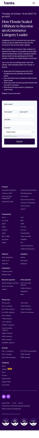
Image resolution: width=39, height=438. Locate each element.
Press (3, 372)
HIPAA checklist (25, 354)
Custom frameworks (27, 246)
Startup (23, 257)
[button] (33, 3)
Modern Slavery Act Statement (11, 409)
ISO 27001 (5, 220)
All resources (6, 303)
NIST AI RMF (6, 236)
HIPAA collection (7, 336)
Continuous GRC (7, 193)
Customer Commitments (28, 203)
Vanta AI (23, 209)
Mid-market (24, 260)
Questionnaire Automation (29, 190)
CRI (22, 242)
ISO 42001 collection (8, 312)
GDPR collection (7, 339)
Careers (4, 369)
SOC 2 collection (7, 306)
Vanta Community (26, 309)
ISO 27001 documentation (29, 351)
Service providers (7, 286)
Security (4, 375)
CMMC (4, 242)
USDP (3, 233)
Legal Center (6, 403)
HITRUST (5, 230)
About (4, 366)
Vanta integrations (7, 257)
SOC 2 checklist (7, 354)
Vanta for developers (27, 312)
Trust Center (24, 196)
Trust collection (6, 322)
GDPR (3, 224)
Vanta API (5, 263)
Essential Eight (25, 233)
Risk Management (26, 193)
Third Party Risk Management (7, 197)
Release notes (6, 274)
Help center (24, 303)
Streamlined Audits (7, 201)
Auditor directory (26, 288)
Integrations (24, 291)
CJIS (22, 217)
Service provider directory (26, 284)
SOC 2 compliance (7, 351)
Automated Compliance (9, 190)
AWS (22, 294)
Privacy (20, 403)
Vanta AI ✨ (5, 260)
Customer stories (7, 271)
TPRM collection (7, 318)
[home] (9, 3)
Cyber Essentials (26, 236)
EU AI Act (23, 230)
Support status (6, 381)
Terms (14, 403)
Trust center (5, 385)
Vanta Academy (25, 306)
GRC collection (6, 315)
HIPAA (4, 227)
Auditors (4, 289)
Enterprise (24, 263)
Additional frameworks (28, 249)
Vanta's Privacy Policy (24, 136)
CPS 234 (23, 227)
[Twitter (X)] (8, 397)
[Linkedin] (4, 397)
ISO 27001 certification (9, 357)
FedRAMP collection (8, 342)
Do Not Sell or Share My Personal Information (16, 406)
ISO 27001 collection (8, 309)
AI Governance (25, 206)
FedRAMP (24, 239)
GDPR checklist (25, 357)
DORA (22, 223)
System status (6, 378)
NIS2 (22, 220)
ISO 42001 (5, 239)
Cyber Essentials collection (7, 329)
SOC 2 (4, 217)
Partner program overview (10, 283)
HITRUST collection (8, 325)
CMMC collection (7, 333)
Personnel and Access (28, 199)
